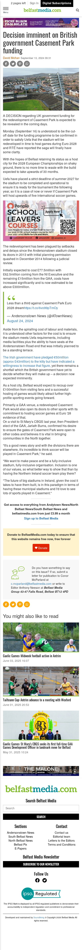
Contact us (61, 832)
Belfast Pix (20, 844)
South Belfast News (20, 836)
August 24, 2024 (20, 320)
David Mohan (11, 58)
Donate (42, 548)
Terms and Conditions (61, 844)
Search (41, 816)
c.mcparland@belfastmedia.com (31, 584)
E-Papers (20, 848)
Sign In (34, 3)
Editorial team (61, 836)
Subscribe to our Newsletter (41, 864)
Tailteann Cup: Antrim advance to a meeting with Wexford (37, 700)
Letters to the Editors (61, 840)
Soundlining (38, 917)
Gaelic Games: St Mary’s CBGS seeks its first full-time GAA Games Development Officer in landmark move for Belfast (38, 746)
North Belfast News (21, 840)
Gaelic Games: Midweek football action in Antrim (32, 655)
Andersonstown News (20, 832)
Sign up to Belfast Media (41, 518)
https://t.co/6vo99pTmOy (41, 307)
